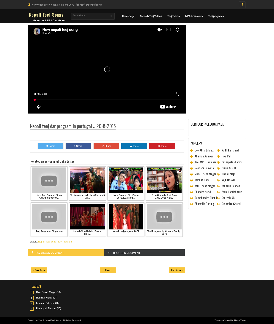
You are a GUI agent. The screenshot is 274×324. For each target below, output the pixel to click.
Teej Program (65, 241)
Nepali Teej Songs (46, 14)
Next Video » (176, 270)
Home (108, 270)
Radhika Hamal (230, 150)
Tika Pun (226, 156)
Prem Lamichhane (231, 192)
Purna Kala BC (229, 168)
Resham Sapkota (204, 168)
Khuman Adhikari (204, 156)
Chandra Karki (203, 192)
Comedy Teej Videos (151, 16)
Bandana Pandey (230, 186)
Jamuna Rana (202, 180)
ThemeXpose (240, 320)
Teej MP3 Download (206, 162)
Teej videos (174, 16)
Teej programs (216, 16)
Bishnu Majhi (228, 174)
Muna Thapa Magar (205, 174)
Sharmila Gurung (204, 204)
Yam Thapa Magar (205, 186)
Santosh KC (227, 198)
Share (79, 146)
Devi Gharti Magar (205, 150)
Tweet (52, 146)
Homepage (128, 16)
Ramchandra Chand (206, 198)
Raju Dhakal (228, 180)
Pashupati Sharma (231, 162)
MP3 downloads (194, 16)
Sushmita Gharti (231, 204)
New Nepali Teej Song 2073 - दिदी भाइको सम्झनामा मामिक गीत (74, 5)
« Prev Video (39, 270)
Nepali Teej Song (47, 241)
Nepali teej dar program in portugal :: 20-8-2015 (73, 126)
